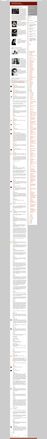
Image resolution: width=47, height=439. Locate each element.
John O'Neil (14, 119)
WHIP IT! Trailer (31, 146)
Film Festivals (30, 75)
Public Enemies (31, 199)
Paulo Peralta (14, 128)
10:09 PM (14, 274)
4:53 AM (14, 353)
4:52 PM (14, 165)
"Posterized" (30, 63)
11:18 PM (14, 317)
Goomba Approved (32, 109)
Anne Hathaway (31, 72)
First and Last (31, 152)
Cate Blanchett (30, 74)
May (30, 215)
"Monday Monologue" (31, 62)
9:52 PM (14, 260)
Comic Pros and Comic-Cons (33, 112)
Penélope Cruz (19, 82)
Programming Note (32, 158)
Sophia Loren (23, 82)
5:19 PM (14, 201)
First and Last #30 (32, 168)
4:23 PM (14, 142)
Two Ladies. (31, 98)
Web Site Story (31, 212)
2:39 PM (14, 424)
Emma (13, 123)
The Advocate (31, 34)
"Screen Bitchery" (31, 65)
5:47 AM (14, 431)
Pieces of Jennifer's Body (32, 192)
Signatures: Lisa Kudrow (32, 166)
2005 (30, 222)
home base (30, 12)
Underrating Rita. (31, 111)
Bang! (30, 125)
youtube (34, 12)
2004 (30, 223)
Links (30, 120)
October (31, 94)
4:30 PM (14, 151)
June (30, 214)
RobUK (13, 210)
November (31, 93)
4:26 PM (14, 147)
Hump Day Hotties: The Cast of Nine (16, 7)
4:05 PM (14, 122)
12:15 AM (14, 326)
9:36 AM (14, 386)
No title (30, 139)
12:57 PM (14, 406)
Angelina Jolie (30, 71)
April (30, 216)
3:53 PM (14, 94)
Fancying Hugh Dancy (32, 99)
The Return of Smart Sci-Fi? (33, 132)
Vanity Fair (30, 26)
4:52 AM (14, 349)
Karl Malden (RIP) (32, 208)
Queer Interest (30, 84)
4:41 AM (14, 419)
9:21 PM (14, 222)
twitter (32, 12)
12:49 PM (14, 397)
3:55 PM (14, 108)
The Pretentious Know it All (16, 132)
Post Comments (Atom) (15, 436)
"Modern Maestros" (31, 61)
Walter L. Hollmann (15, 90)
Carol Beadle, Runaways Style (33, 202)
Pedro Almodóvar (31, 83)
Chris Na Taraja (14, 85)
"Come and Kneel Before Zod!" (33, 124)
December (31, 92)
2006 (30, 221)
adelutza (14, 180)
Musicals (30, 80)
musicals (12, 82)
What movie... (31, 133)
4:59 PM (14, 179)
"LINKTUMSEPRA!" (32, 138)
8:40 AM (14, 368)
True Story (31, 198)
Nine (17, 82)
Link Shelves (31, 191)
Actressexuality (31, 70)
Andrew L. (14, 249)
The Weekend (31, 200)
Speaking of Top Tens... (32, 185)
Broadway (30, 73)
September (31, 95)
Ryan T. (14, 387)
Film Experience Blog (16, 3)
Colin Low (14, 369)
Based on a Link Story (32, 211)
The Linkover (31, 181)
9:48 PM (14, 255)
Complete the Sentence (32, 170)
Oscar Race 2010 (31, 82)
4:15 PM (14, 131)
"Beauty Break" (31, 54)
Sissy (30, 167)
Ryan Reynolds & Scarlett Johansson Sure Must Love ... (33, 172)
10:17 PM (14, 290)
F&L (30, 100)
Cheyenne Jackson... (32, 169)
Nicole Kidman (15, 82)
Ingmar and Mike (31, 103)
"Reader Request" (31, 64)
